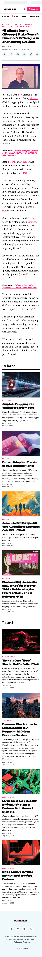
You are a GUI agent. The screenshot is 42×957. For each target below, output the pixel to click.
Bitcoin (5, 458)
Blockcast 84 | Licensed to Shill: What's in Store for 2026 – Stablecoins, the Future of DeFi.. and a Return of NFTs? (19, 589)
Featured (20, 16)
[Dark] (21, 9)
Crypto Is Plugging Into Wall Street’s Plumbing (18, 405)
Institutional (8, 797)
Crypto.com (7, 400)
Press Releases (14, 939)
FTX (12, 26)
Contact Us (31, 939)
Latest (6, 16)
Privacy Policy (22, 942)
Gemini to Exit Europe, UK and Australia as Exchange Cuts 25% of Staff (21, 526)
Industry (6, 25)
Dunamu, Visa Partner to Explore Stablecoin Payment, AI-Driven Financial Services (19, 729)
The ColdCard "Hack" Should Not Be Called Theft (20, 662)
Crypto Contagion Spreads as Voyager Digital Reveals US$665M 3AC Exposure (20, 152)
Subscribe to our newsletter (21, 936)
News (15, 25)
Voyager (25, 161)
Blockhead (7, 46)
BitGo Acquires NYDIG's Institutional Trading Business (17, 875)
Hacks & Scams (8, 657)
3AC (21, 25)
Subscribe (33, 9)
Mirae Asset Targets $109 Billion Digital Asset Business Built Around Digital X (19, 806)
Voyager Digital (24, 26)
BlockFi (5, 26)
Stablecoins (7, 720)
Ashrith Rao (7, 484)
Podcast (35, 16)
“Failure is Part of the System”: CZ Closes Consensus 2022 (19, 286)
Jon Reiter (6, 685)
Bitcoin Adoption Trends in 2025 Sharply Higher (19, 464)
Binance (28, 25)
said (4, 210)
